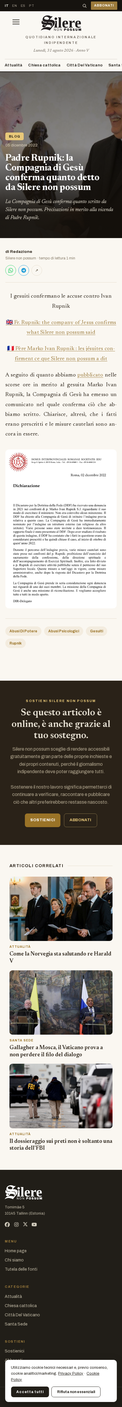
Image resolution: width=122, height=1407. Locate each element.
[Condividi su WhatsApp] (10, 270)
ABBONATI (104, 5)
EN (14, 5)
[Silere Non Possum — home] (61, 23)
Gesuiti (96, 631)
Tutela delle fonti (21, 1269)
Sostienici (14, 1351)
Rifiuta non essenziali (76, 1392)
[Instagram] (16, 1224)
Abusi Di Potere (23, 631)
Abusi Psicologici (63, 631)
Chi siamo (14, 1260)
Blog (14, 136)
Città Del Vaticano (85, 65)
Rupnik (15, 643)
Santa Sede (16, 1324)
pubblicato (90, 375)
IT (7, 5)
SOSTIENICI (42, 820)
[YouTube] (34, 1224)
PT (31, 5)
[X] (25, 1224)
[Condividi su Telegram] (23, 270)
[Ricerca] (84, 6)
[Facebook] (7, 1224)
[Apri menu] (16, 23)
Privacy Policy (70, 1373)
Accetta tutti (30, 1392)
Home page (16, 1251)
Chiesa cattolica (44, 65)
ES (23, 5)
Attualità (13, 65)
